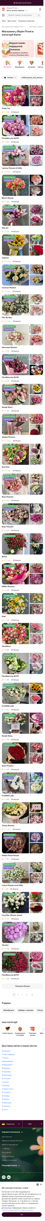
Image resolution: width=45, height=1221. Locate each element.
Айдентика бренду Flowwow (12, 1141)
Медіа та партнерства (10, 1144)
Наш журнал (6, 1152)
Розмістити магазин (9, 1160)
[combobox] (37, 1184)
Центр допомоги (8, 1156)
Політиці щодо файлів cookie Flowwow (17, 1210)
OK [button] (22, 1214)
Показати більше (22, 986)
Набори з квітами (25, 1010)
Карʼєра (6, 1148)
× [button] (41, 1184)
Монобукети (8, 1010)
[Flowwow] (3, 9)
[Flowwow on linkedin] (9, 1177)
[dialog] (21, 1201)
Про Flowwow (7, 1137)
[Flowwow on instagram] (4, 1177)
